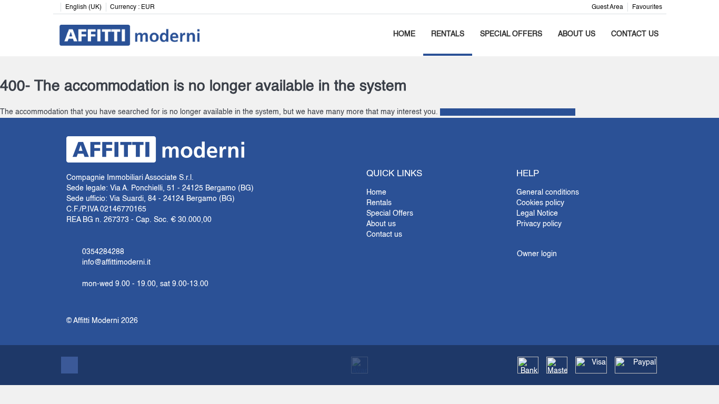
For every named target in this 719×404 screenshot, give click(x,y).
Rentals (447, 34)
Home (404, 34)
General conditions (547, 192)
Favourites (647, 7)
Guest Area (607, 7)
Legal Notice (537, 213)
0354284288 (103, 252)
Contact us (634, 34)
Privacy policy (539, 224)
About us (576, 34)
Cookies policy (540, 203)
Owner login (537, 254)
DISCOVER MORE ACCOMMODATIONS (507, 112)
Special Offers (511, 34)
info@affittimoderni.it (116, 262)
